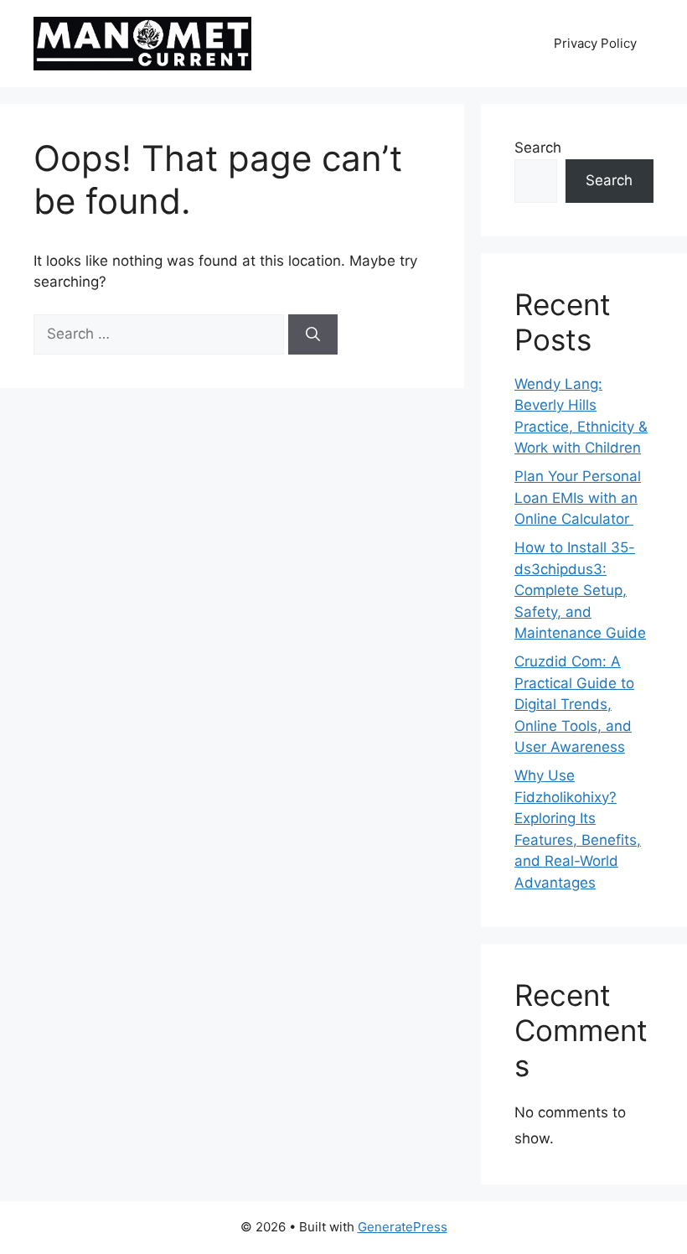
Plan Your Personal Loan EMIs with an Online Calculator (577, 497)
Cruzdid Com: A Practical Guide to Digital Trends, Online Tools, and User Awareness (574, 704)
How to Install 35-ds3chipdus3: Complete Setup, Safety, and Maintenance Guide (580, 590)
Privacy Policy (595, 43)
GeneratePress (402, 1227)
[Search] (313, 334)
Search (537, 147)
